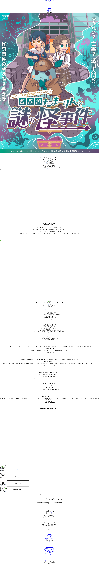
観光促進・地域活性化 (49, 547)
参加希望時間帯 (2, 491)
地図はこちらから (51, 309)
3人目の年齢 (2, 482)
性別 (0, 470)
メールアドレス (2, 488)
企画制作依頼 (49, 10)
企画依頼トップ (49, 541)
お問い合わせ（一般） (49, 539)
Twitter (49, 3)
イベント (49, 5)
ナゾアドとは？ (49, 4)
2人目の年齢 (2, 475)
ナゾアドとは (49, 535)
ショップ (49, 8)
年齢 (0, 468)
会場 (0, 489)
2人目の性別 (2, 477)
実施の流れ (49, 542)
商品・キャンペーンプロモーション (49, 549)
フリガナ (1, 467)
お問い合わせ (49, 9)
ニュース (49, 7)
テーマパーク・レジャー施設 (49, 551)
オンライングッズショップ (49, 538)
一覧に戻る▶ (49, 11)
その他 (49, 552)
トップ (49, 534)
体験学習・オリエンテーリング (49, 550)
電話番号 (1, 487)
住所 (0, 485)
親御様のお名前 (2, 484)
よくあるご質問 (49, 543)
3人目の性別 (2, 483)
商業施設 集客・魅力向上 (49, 548)
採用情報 (49, 555)
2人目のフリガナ (2, 474)
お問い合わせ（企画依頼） (49, 544)
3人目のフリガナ (2, 481)
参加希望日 (2, 490)
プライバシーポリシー (49, 556)
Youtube (49, 2)
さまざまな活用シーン (49, 546)
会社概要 (49, 554)
